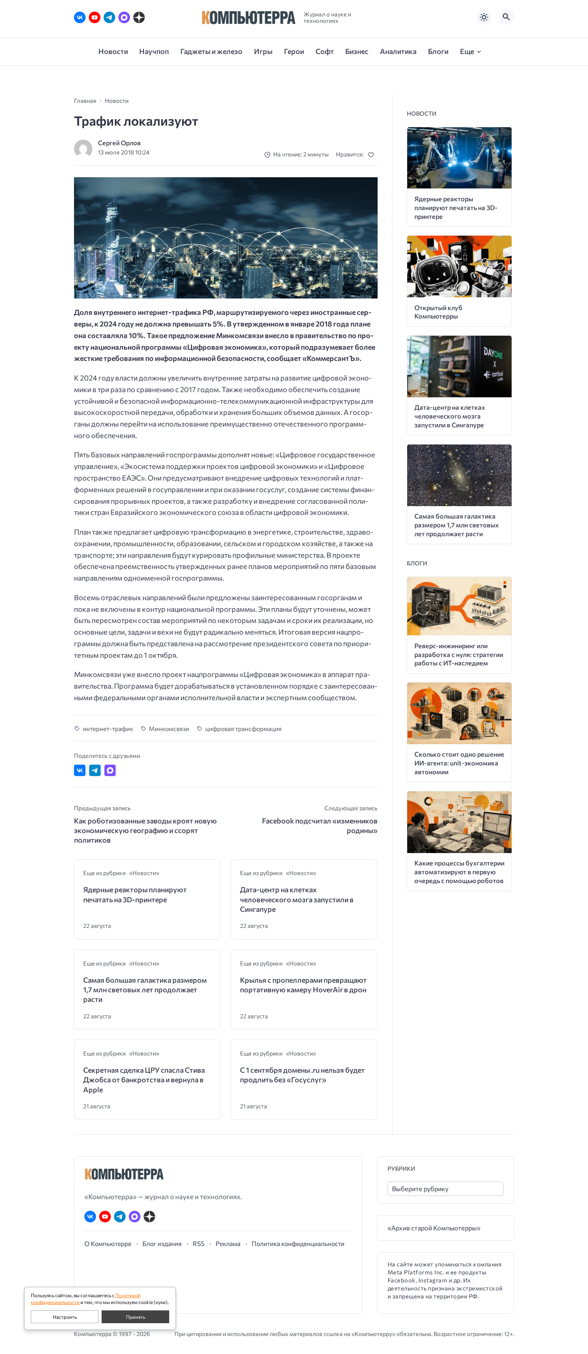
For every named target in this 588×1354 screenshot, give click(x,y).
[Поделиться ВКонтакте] (80, 770)
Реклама (228, 1243)
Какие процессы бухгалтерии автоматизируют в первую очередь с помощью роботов (459, 871)
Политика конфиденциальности (298, 1243)
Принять (135, 1317)
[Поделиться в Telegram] (95, 770)
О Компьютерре (107, 1243)
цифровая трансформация (243, 728)
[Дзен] (139, 17)
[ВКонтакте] (80, 17)
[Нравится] (373, 154)
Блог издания (162, 1243)
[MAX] (124, 17)
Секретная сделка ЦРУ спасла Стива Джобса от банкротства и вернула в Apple (144, 1080)
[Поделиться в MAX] (110, 770)
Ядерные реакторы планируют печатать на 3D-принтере (135, 894)
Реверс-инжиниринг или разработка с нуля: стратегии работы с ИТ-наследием (458, 654)
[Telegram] (109, 17)
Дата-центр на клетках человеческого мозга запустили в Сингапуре (297, 899)
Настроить (65, 1317)
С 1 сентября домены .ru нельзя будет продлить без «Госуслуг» (302, 1075)
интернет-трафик (108, 728)
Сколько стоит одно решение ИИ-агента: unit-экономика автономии (459, 762)
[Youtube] (94, 17)
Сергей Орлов (119, 142)
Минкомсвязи (169, 728)
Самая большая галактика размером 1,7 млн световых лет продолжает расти (145, 989)
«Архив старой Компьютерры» (434, 1228)
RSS (198, 1243)
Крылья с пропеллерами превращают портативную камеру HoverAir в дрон (303, 984)
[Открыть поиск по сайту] (506, 17)
